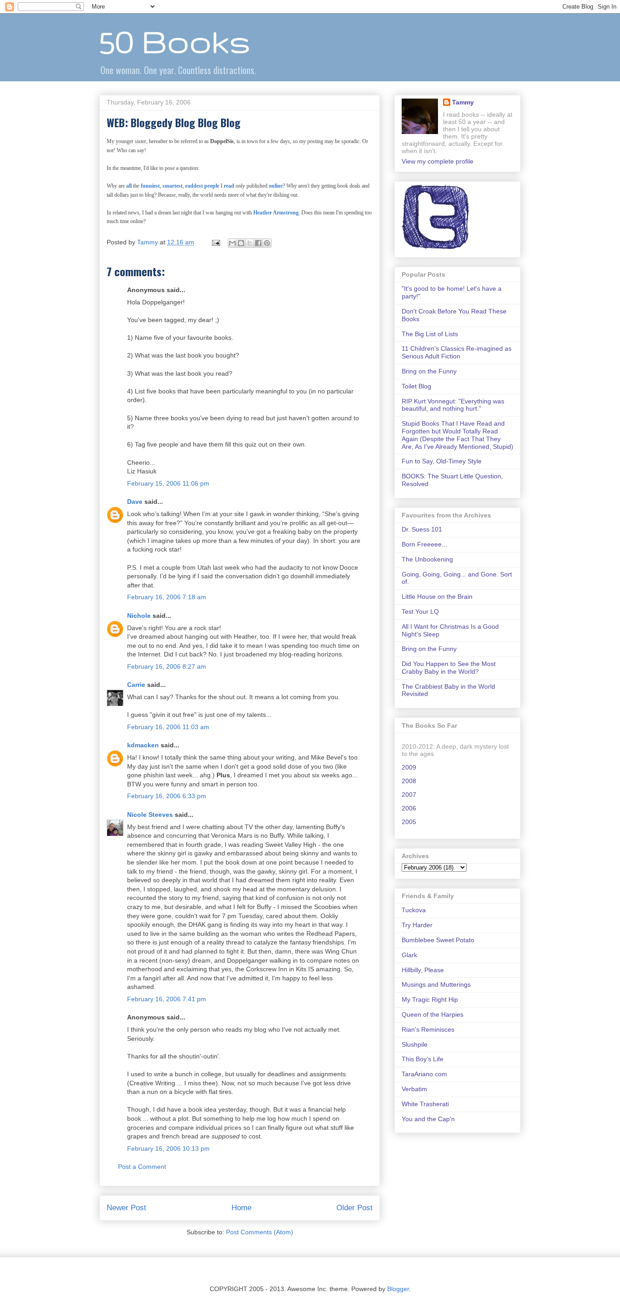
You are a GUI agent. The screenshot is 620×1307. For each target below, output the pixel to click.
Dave (135, 501)
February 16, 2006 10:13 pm (168, 1148)
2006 (409, 808)
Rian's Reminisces (428, 1029)
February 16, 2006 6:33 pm (166, 796)
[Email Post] (215, 242)
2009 (409, 767)
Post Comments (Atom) (259, 1232)
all (129, 186)
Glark (409, 955)
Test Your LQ (420, 611)
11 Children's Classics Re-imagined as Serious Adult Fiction (457, 352)
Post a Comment (142, 1166)
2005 (409, 821)
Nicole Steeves (150, 814)
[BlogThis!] (241, 243)
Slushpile (415, 1044)
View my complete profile (437, 161)
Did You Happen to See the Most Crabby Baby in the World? (449, 667)
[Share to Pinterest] (266, 243)
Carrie (136, 684)
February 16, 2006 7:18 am (166, 597)
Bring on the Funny (429, 371)
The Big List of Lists (430, 334)
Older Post (354, 1207)
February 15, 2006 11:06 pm (168, 483)
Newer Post (126, 1207)
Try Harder (417, 925)
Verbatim (414, 1089)
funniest (150, 186)
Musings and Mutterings (436, 984)
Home (241, 1207)
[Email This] (232, 243)
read (229, 186)
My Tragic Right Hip (430, 999)
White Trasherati (425, 1104)
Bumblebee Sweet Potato (438, 940)
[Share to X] (249, 243)
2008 (409, 781)
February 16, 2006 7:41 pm (166, 999)
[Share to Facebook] (258, 243)
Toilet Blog (416, 386)
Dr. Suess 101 (422, 529)
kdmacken (143, 745)
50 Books (174, 41)
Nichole (139, 615)
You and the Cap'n (428, 1119)
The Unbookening (427, 559)
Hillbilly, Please (423, 970)
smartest (172, 186)
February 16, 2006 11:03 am (168, 727)
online (276, 186)
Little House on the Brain (437, 596)
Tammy (463, 102)
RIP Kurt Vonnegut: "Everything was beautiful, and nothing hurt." (453, 405)
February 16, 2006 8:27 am (166, 666)
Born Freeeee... (424, 544)
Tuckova (414, 910)
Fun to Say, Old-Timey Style (442, 461)
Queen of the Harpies (432, 1014)
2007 (409, 794)
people (211, 186)
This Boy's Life (422, 1059)
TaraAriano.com (424, 1074)
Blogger (398, 1288)
